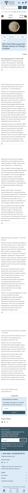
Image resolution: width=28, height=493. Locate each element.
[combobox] (11, 7)
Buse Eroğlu (8, 58)
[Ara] (20, 7)
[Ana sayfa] (1, 12)
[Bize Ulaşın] (20, 2)
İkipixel (17, 488)
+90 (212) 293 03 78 (18, 453)
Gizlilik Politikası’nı (6, 444)
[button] (2, 3)
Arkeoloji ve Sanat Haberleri (9, 11)
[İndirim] (25, 7)
